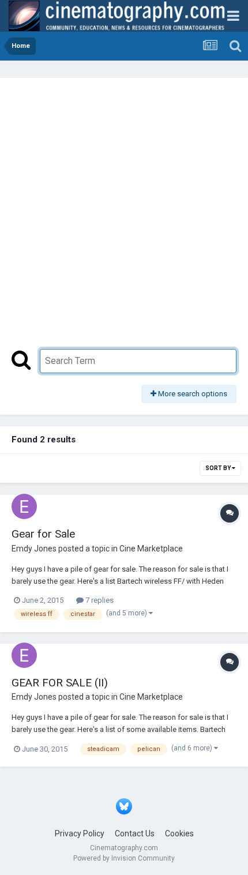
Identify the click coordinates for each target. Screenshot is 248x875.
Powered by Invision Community (124, 858)
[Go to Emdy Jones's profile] (24, 506)
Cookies (179, 833)
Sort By (218, 468)
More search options (191, 393)
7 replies (99, 600)
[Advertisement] (124, 219)
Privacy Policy (79, 833)
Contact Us (135, 833)
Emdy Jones (34, 548)
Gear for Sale (43, 533)
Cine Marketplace (151, 548)
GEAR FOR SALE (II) (60, 682)
